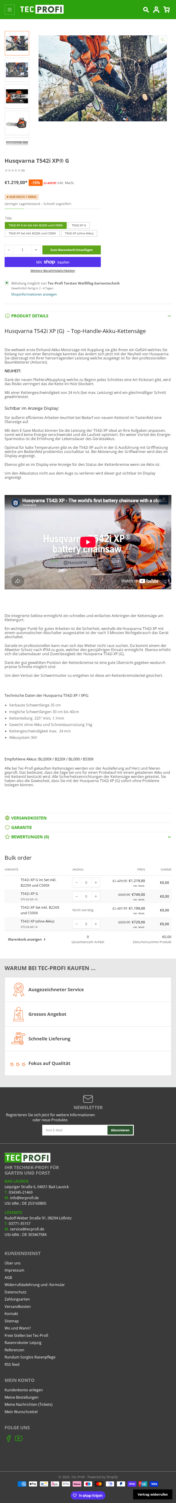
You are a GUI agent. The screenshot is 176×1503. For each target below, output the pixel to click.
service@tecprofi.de (27, 1229)
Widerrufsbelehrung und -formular (35, 1284)
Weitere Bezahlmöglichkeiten (52, 270)
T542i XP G (79, 225)
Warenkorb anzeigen (25, 939)
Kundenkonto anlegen (24, 1389)
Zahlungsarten (17, 1299)
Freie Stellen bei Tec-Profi (26, 1335)
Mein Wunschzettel (21, 1411)
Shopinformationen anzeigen (34, 294)
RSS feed (12, 1364)
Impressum (14, 1270)
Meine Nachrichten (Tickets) (28, 1404)
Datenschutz (16, 1292)
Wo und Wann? (18, 1328)
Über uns (13, 1263)
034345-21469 (21, 1192)
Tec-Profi (78, 1477)
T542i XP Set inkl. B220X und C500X (32, 233)
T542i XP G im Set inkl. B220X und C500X (36, 225)
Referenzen (14, 1349)
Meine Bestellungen (21, 1397)
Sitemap (12, 1321)
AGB (8, 1277)
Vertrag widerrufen (153, 1494)
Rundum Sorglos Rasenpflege (30, 1357)
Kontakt (11, 1313)
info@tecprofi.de (24, 1197)
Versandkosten (18, 1306)
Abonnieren (120, 1130)
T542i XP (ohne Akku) (79, 233)
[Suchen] (146, 10)
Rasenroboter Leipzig (23, 1342)
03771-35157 (19, 1223)
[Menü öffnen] (10, 10)
